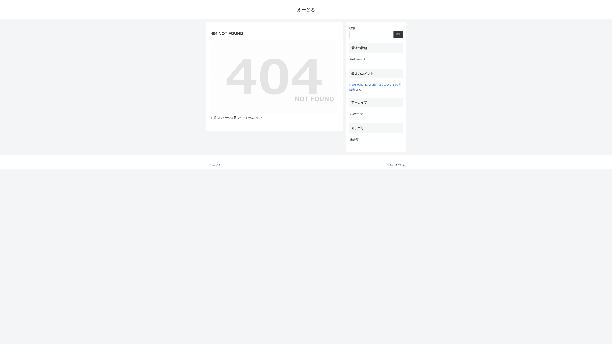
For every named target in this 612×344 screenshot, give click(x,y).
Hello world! (357, 59)
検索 (352, 28)
